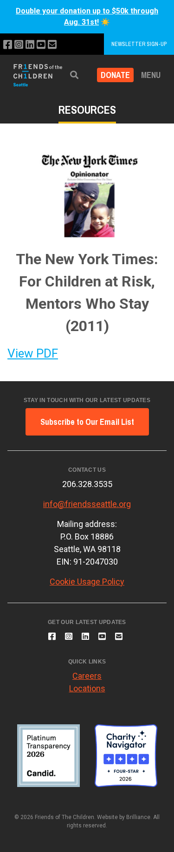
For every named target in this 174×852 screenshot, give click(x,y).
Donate (115, 75)
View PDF (32, 353)
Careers (87, 676)
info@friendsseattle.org (87, 504)
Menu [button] (151, 75)
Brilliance (138, 817)
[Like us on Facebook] (7, 44)
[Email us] (52, 44)
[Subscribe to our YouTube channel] (41, 44)
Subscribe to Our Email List (87, 422)
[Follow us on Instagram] (18, 44)
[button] (74, 75)
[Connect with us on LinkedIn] (30, 44)
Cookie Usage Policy (87, 581)
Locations (87, 688)
